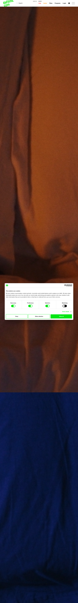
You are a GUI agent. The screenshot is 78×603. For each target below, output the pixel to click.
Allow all (61, 316)
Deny (16, 316)
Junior (45, 3)
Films (50, 3)
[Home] (8, 3)
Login (64, 3)
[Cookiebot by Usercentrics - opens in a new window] (65, 285)
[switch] (30, 306)
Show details (65, 311)
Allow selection (39, 316)
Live (40, 3)
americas (35, 1)
